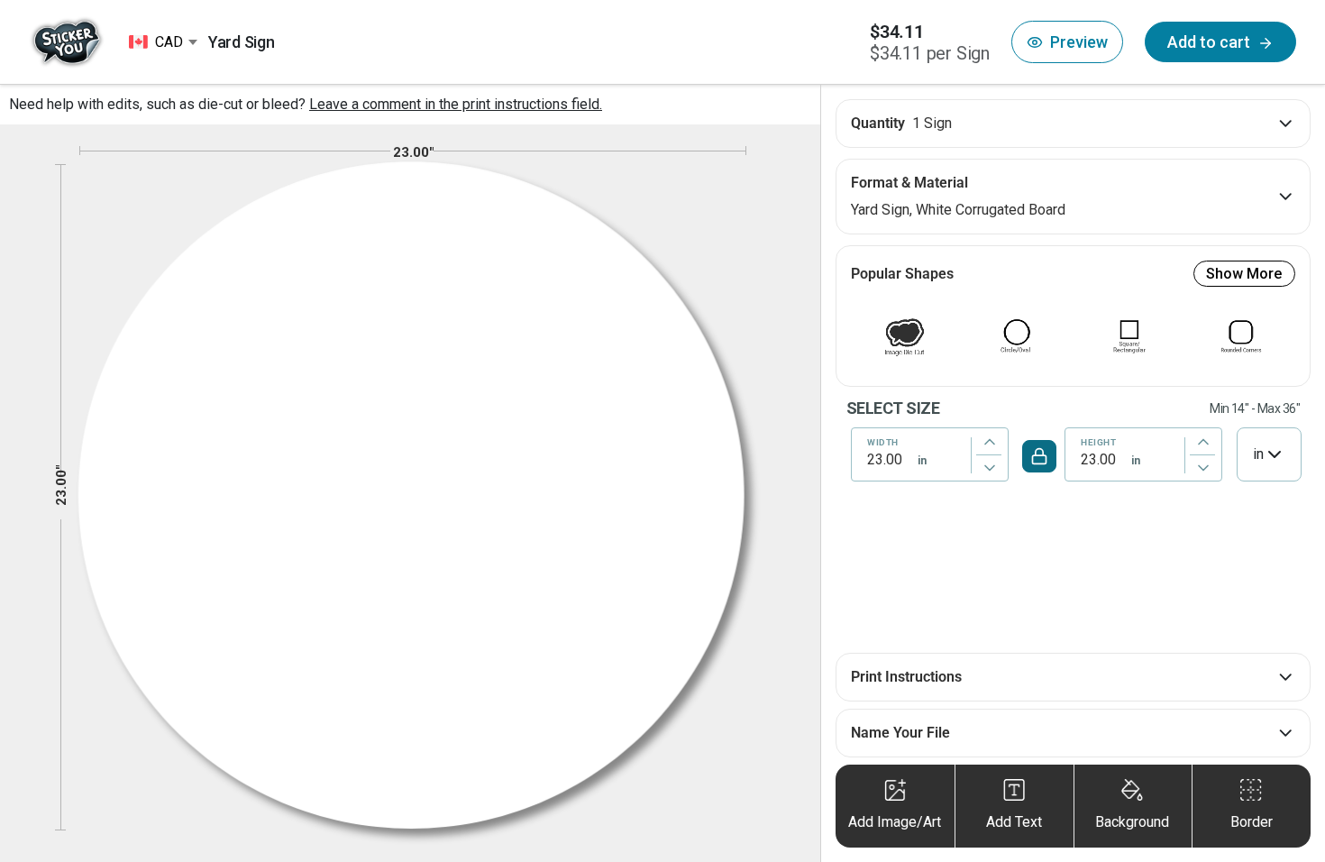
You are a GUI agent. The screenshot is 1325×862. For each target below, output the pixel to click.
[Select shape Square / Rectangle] (1129, 336)
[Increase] (990, 441)
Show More (1244, 273)
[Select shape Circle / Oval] (1017, 336)
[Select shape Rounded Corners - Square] (1241, 336)
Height (1098, 442)
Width (883, 442)
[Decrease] (990, 468)
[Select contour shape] (905, 336)
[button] (1067, 42)
